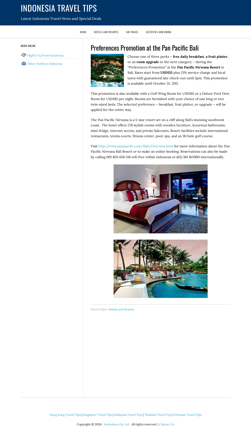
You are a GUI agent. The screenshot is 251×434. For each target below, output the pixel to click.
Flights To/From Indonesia (45, 55)
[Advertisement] (160, 352)
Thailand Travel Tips (158, 415)
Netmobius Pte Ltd (116, 424)
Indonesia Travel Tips (59, 8)
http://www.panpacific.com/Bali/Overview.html (135, 146)
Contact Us (166, 424)
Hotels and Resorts (121, 309)
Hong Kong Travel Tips (65, 415)
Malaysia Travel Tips (128, 415)
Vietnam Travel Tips (188, 415)
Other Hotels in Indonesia (44, 63)
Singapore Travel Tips (98, 415)
